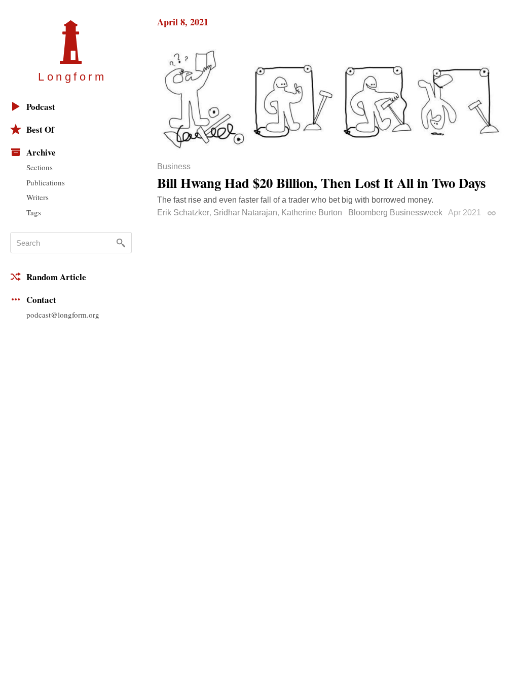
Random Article (56, 277)
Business (174, 167)
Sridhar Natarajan (245, 212)
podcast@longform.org (62, 315)
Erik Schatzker (183, 212)
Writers (37, 197)
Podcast (40, 106)
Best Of (40, 129)
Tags (33, 212)
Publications (45, 182)
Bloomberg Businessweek (395, 212)
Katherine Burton (311, 212)
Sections (39, 167)
